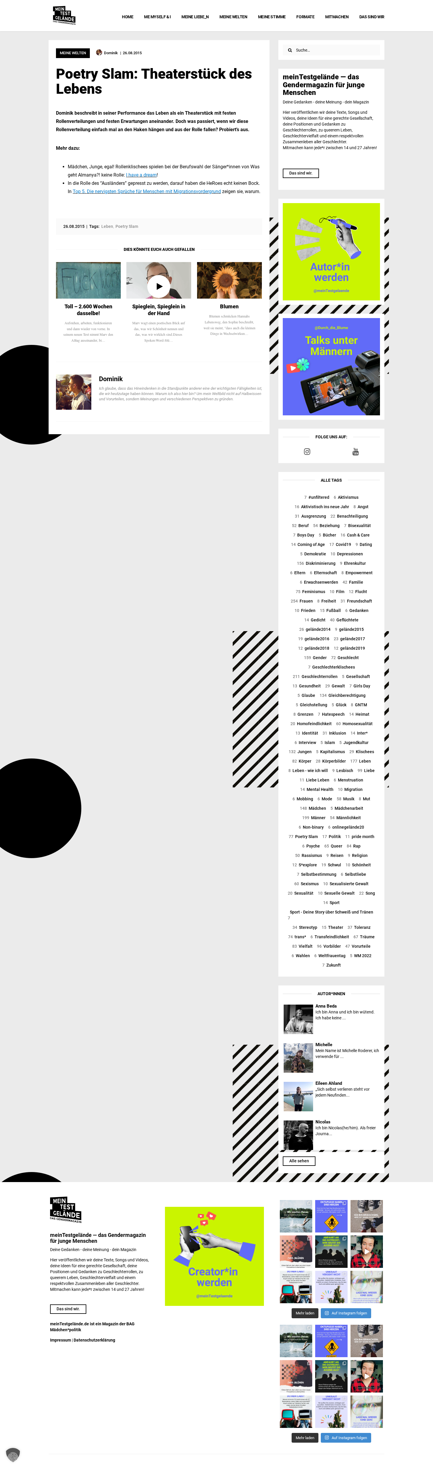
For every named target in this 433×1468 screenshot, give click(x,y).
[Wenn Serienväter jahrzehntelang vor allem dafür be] (296, 1287)
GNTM (359, 704)
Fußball (330, 610)
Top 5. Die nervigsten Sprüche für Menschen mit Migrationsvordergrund (147, 191)
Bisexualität (357, 525)
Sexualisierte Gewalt (345, 883)
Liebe (366, 770)
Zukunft (331, 965)
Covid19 (340, 544)
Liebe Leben (314, 780)
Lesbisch (342, 770)
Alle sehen (299, 1160)
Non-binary (311, 827)
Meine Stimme (272, 16)
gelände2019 (349, 648)
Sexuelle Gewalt (336, 893)
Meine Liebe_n (195, 16)
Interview (305, 742)
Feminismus (310, 591)
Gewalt (335, 686)
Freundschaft (356, 601)
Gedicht (314, 620)
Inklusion (334, 733)
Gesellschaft (356, 676)
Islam (327, 742)
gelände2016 (313, 638)
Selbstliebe (353, 874)
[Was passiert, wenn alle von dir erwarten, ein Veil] (331, 1287)
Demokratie (313, 554)
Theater (332, 927)
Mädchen (313, 808)
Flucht (358, 591)
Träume (364, 936)
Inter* (359, 733)
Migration (350, 789)
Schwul (331, 865)
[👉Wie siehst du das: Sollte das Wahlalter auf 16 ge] (331, 1251)
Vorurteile (358, 946)
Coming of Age (308, 544)
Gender (315, 657)
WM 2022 (360, 955)
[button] (13, 1455)
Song (367, 893)
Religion (358, 855)
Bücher (327, 535)
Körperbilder (331, 761)
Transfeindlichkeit (329, 936)
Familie (353, 582)
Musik (345, 798)
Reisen (334, 855)
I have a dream (141, 175)
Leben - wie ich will (308, 770)
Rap (354, 846)
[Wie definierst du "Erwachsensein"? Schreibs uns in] (367, 1216)
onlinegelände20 (346, 827)
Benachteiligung (349, 516)
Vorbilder (329, 946)
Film (337, 591)
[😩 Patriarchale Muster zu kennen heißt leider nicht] (331, 1216)
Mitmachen (336, 16)
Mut (364, 798)
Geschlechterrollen (315, 676)
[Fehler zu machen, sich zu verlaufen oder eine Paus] (296, 1251)
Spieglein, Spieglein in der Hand (158, 309)
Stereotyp (304, 927)
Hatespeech (331, 714)
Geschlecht (345, 657)
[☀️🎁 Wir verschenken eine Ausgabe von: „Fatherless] (296, 1216)
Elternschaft (323, 572)
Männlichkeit (345, 817)
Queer (333, 846)
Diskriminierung (316, 563)
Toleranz (359, 927)
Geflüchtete (344, 620)
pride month (359, 836)
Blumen (229, 306)
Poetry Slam (303, 836)
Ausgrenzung (310, 516)
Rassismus (308, 855)
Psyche (311, 846)
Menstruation (348, 780)
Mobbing (302, 798)
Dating (364, 544)
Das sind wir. (301, 173)
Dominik (111, 379)
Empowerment (357, 572)
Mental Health (316, 789)
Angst (360, 506)
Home (127, 16)
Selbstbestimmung (316, 874)
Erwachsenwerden (319, 582)
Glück (339, 704)
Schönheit (358, 865)
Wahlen (301, 955)
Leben (360, 761)
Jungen (300, 751)
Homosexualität (354, 723)
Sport (331, 902)
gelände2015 (349, 629)
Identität (306, 733)
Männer (313, 817)
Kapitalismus (330, 751)
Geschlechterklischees (331, 667)
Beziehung (326, 525)
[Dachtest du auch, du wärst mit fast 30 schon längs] (367, 1251)
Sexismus (306, 883)
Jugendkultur (353, 742)
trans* (297, 936)
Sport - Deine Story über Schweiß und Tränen (330, 915)
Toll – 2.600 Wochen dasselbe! (88, 309)
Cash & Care (355, 535)
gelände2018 (313, 648)
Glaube (306, 695)
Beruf (300, 525)
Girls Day (359, 686)
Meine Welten (233, 16)
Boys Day (303, 535)
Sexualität (300, 893)
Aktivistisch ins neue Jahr (322, 506)
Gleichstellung (311, 704)
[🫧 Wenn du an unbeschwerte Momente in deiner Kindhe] (367, 1287)
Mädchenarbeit (346, 808)
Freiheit (326, 601)
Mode (325, 798)
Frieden (305, 610)
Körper (301, 761)
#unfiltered (316, 497)
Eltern (297, 572)
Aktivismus (346, 497)
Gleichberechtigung (343, 695)
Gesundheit (306, 686)
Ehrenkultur (353, 563)
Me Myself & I (157, 16)
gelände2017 (349, 638)
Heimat (359, 714)
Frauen (302, 601)
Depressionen (346, 554)
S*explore (304, 865)
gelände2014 (314, 629)
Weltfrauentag (330, 955)
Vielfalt (302, 946)
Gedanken (356, 610)
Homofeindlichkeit (311, 723)
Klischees (361, 751)
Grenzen (303, 714)
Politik (331, 836)
